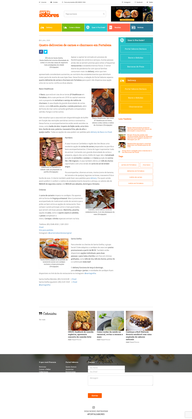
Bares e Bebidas (135, 57)
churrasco (146, 165)
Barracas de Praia (135, 66)
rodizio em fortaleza (135, 183)
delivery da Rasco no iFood (101, 132)
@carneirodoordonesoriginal (60, 233)
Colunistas (43, 374)
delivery (93, 178)
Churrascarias (135, 106)
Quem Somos (71, 367)
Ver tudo (42, 320)
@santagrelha (90, 273)
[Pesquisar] (104, 14)
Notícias (42, 367)
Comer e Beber (45, 369)
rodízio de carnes (135, 177)
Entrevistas (71, 372)
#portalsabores (96, 414)
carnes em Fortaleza (128, 165)
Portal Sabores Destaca (135, 49)
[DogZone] (132, 14)
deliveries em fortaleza (135, 171)
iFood (41, 227)
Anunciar (70, 369)
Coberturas (43, 372)
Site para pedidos (46, 230)
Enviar (95, 395)
